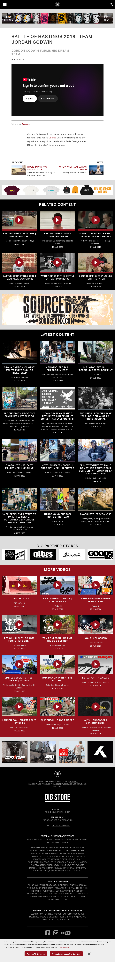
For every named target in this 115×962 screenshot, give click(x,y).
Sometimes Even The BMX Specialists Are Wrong (95, 235)
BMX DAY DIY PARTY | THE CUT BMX (57, 679)
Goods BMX (78, 914)
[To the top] (57, 773)
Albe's (33, 914)
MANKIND (69, 891)
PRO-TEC (58, 894)
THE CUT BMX (33, 888)
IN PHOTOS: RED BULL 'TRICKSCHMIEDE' (57, 368)
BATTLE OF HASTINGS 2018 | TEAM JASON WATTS (19, 235)
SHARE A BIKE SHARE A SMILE (57, 897)
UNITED (75, 897)
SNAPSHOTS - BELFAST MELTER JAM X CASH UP (19, 466)
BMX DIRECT (45, 885)
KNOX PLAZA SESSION (95, 638)
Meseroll (34, 917)
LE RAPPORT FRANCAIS (95, 677)
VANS (83, 897)
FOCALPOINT (60, 888)
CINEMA (73, 885)
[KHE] (100, 752)
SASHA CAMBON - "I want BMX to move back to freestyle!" (19, 370)
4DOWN (64, 900)
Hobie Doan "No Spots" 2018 (37, 168)
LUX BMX (60, 891)
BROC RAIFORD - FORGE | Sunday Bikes (57, 600)
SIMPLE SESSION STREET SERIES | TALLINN (19, 679)
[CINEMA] (72, 752)
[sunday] (57, 18)
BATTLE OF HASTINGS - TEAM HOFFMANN (57, 235)
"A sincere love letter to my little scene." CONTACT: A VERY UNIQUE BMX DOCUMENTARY (19, 518)
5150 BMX (67, 914)
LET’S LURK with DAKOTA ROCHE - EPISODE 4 (19, 639)
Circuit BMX (43, 914)
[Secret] (14, 554)
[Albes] (43, 554)
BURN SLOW (63, 885)
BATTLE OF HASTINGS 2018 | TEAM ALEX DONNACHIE (19, 277)
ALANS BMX (33, 885)
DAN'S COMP (47, 888)
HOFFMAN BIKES (75, 888)
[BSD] (43, 752)
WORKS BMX (53, 900)
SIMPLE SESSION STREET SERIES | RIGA (95, 600)
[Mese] (72, 554)
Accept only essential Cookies (66, 954)
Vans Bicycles (66, 920)
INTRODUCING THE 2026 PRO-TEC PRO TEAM (58, 515)
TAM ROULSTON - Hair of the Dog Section (57, 639)
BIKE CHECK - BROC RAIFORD (57, 720)
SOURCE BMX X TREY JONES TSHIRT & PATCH (95, 277)
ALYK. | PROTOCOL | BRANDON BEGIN (95, 721)
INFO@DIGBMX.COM (61, 825)
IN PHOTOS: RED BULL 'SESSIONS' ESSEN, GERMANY (96, 368)
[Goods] (100, 554)
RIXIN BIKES (69, 894)
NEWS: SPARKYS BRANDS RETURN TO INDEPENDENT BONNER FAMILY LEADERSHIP (57, 416)
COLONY (82, 885)
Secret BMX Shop (68, 917)
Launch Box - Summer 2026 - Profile (19, 721)
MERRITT (79, 891)
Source (52, 137)
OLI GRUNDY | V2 (19, 598)
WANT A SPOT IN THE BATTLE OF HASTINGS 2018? (58, 277)
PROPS (50, 894)
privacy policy (63, 947)
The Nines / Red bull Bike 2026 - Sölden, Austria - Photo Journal (96, 416)
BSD (54, 885)
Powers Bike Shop (49, 917)
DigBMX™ (73, 781)
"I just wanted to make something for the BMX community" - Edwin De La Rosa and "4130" (95, 469)
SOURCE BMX (82, 894)
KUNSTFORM (48, 891)
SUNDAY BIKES (36, 897)
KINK (39, 891)
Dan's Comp (56, 914)
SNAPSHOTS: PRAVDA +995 (95, 514)
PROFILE (41, 894)
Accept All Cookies (36, 954)
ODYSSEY (31, 894)
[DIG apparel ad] (57, 190)
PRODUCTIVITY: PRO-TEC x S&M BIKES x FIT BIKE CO (19, 414)
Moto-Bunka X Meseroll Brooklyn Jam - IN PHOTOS (57, 466)
